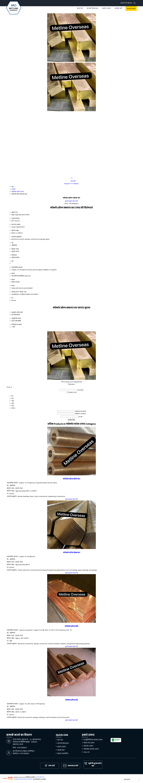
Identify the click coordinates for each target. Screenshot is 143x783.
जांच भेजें (72, 181)
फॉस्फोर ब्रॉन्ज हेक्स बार (71, 552)
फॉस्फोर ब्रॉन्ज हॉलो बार (71, 479)
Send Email (131, 8)
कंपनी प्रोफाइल (92, 8)
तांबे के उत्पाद (88, 746)
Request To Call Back (71, 184)
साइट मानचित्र (62, 753)
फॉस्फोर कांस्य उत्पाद (17, 192)
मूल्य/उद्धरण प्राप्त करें (71, 201)
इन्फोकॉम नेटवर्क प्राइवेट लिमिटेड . (23, 779)
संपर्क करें (118, 8)
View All (86, 752)
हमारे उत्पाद (106, 8)
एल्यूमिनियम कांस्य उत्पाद (93, 740)
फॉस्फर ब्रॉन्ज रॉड (71, 700)
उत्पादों (13, 189)
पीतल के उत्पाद (88, 743)
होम (12, 187)
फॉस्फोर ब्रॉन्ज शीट (71, 626)
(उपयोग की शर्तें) (39, 777)
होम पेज (80, 8)
